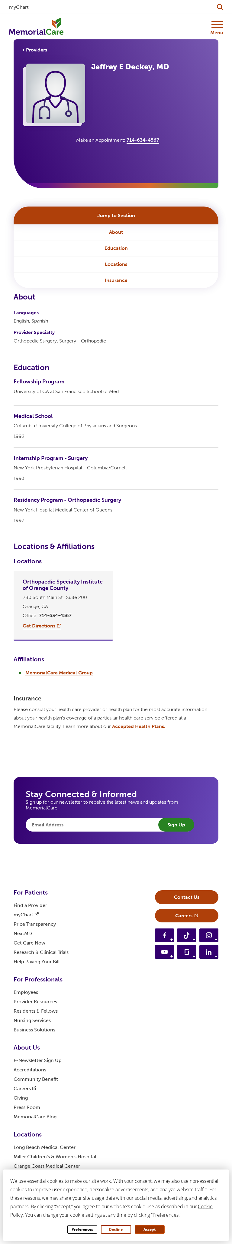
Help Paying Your (37, 961)
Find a (30, 905)
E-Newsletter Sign (38, 1060)
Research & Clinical (41, 952)
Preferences (82, 1229)
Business (34, 1030)
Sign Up (176, 825)
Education (116, 248)
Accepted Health (138, 726)
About (116, 232)
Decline (116, 1229)
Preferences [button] (166, 1215)
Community (36, 1079)
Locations (116, 264)
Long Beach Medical (45, 1147)
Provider (35, 1001)
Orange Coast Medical (47, 1166)
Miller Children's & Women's (55, 1157)
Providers (36, 50)
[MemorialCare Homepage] (36, 27)
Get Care (29, 943)
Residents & (36, 1011)
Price (35, 924)
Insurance (116, 280)
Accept (149, 1229)
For (31, 892)
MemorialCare (35, 1117)
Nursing (32, 1020)
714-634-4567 (143, 140)
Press (27, 1107)
